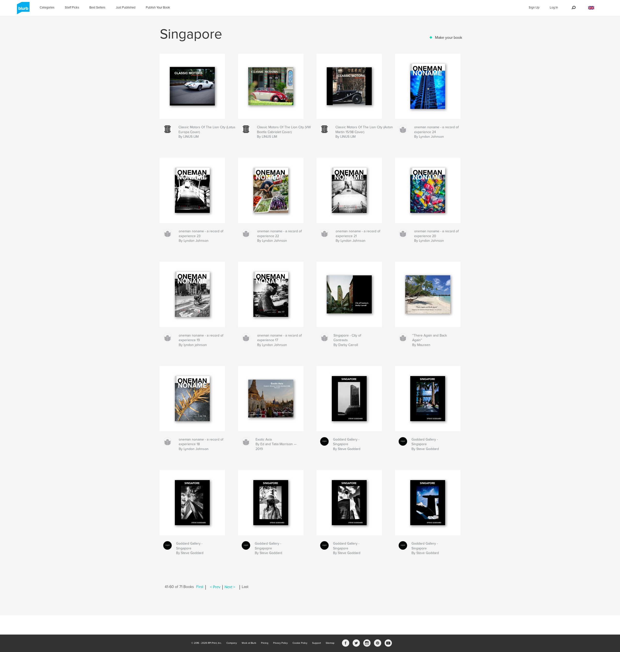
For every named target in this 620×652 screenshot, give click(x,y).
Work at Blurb (249, 643)
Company (231, 643)
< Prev (215, 587)
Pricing (264, 643)
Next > (230, 587)
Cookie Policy (300, 643)
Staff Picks (72, 7)
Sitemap (330, 643)
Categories (47, 7)
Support (316, 643)
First (199, 587)
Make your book (448, 37)
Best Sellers (97, 7)
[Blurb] (22, 10)
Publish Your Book (158, 7)
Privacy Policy (280, 643)
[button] (591, 8)
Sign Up (534, 7)
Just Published (125, 7)
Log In (554, 7)
